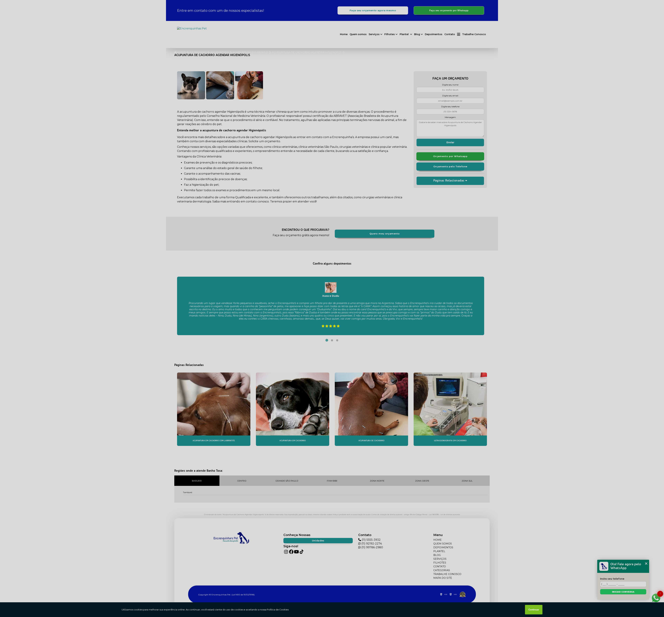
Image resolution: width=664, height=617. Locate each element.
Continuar (533, 609)
